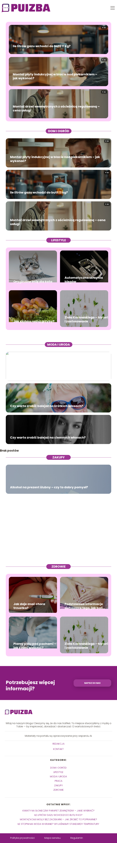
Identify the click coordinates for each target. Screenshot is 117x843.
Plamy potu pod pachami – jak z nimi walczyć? (34, 646)
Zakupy (58, 457)
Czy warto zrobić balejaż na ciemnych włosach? (48, 437)
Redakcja (58, 743)
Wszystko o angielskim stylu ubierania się (43, 374)
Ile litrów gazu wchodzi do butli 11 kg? (42, 46)
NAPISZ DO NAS (92, 683)
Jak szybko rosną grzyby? (33, 321)
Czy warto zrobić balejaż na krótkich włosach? (46, 406)
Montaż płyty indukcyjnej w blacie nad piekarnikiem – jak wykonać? (55, 76)
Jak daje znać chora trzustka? (29, 606)
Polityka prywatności (22, 838)
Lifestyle (58, 240)
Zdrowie (58, 566)
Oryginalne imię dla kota (32, 282)
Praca (58, 781)
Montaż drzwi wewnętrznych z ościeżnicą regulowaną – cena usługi (56, 108)
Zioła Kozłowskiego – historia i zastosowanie (87, 319)
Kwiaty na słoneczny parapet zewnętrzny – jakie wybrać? (58, 810)
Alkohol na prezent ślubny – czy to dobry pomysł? (49, 487)
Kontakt (58, 749)
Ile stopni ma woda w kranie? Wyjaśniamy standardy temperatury (58, 824)
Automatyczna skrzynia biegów (84, 280)
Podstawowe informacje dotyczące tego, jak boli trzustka (84, 606)
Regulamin (76, 838)
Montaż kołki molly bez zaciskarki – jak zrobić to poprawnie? (58, 819)
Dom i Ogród (58, 131)
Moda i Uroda (58, 344)
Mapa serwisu (52, 838)
